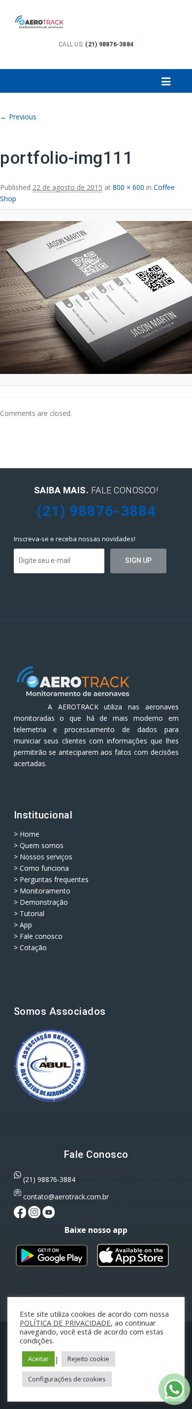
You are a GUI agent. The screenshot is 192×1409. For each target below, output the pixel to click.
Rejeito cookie (88, 1358)
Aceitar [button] (38, 1358)
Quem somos (42, 845)
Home (29, 834)
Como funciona (44, 868)
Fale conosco (41, 936)
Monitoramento (45, 890)
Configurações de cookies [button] (67, 1378)
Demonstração (44, 902)
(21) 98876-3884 (49, 1179)
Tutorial (32, 913)
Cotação (33, 947)
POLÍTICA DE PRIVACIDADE (65, 1322)
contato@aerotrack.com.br (66, 1196)
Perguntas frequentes (54, 879)
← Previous (18, 116)
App (26, 924)
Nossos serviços (46, 856)
